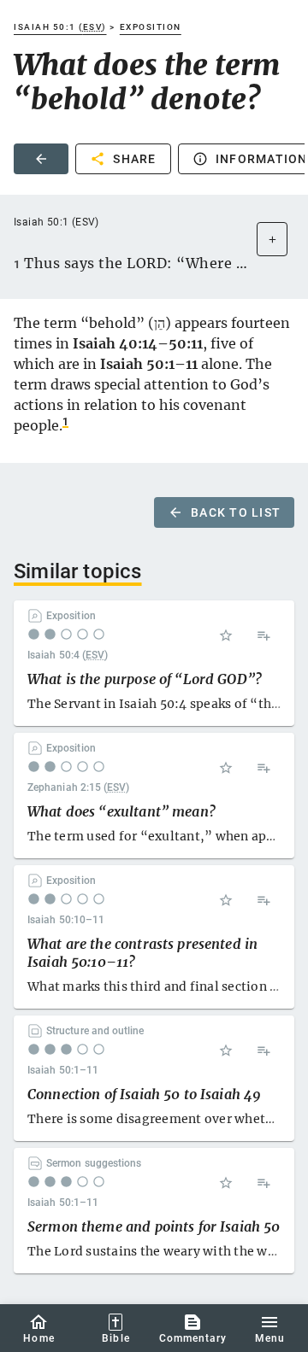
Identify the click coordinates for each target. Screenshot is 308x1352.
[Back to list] (41, 158)
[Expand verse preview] (272, 239)
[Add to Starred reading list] (226, 635)
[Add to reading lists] (263, 635)
